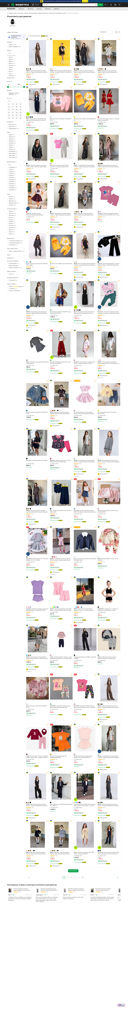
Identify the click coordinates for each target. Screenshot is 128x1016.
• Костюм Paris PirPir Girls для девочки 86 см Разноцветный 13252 (60, 706)
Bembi (11, 59)
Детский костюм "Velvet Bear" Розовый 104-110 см (60, 119)
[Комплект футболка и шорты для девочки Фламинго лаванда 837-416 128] (37, 591)
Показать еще (10, 77)
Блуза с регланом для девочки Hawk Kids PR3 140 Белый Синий (85, 559)
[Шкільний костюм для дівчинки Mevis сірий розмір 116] (37, 344)
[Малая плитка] (119, 32)
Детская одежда (33, 13)
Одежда (26, 13)
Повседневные (14, 128)
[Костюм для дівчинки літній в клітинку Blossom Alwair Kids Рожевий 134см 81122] (85, 394)
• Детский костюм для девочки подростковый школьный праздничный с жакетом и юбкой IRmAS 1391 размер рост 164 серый (61, 853)
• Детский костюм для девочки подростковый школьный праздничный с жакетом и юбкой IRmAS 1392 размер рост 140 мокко (84, 214)
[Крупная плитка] (116, 32)
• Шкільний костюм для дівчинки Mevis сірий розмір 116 (37, 363)
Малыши (39, 9)
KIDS (11, 67)
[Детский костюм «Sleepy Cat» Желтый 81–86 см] (61, 246)
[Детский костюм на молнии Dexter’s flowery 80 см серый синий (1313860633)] (109, 639)
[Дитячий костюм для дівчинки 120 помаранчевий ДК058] (61, 738)
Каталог (37, 4)
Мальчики (48, 9)
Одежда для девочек (43, 13)
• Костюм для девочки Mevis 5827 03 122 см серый (36, 264)
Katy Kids (12, 65)
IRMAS (11, 61)
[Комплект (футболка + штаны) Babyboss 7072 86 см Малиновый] (61, 442)
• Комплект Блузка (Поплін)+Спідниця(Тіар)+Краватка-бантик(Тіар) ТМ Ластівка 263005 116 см (35, 214)
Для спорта (12, 124)
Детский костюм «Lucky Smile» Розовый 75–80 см (37, 706)
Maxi (11, 69)
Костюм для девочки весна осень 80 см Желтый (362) (107, 413)
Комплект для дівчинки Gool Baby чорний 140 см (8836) (85, 658)
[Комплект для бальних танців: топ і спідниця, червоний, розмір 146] (109, 101)
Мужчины (21, 9)
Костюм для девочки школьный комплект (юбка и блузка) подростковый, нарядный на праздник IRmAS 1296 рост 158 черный (104, 889)
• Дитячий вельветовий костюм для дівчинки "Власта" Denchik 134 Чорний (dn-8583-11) (108, 264)
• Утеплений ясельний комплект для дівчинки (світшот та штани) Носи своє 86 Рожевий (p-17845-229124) (109, 312)
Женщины (30, 9)
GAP (11, 57)
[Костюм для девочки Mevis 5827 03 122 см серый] (37, 246)
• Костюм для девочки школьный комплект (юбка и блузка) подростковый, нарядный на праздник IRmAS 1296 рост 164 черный (36, 166)
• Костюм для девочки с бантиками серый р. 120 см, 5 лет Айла (37, 559)
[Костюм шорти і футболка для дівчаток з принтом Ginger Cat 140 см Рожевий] (85, 344)
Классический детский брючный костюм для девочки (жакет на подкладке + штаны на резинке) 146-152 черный (85, 805)
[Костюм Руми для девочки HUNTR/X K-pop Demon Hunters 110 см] (61, 294)
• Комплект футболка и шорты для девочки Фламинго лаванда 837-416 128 (37, 609)
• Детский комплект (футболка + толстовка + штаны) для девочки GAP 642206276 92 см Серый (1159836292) (59, 166)
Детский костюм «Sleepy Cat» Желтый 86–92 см (85, 119)
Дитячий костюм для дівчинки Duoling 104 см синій (37, 413)
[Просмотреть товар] (26, 69)
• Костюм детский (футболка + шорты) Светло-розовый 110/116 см (83, 757)
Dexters (12, 63)
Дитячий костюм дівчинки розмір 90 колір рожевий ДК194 (108, 511)
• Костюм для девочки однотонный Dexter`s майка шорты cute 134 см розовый (60, 609)
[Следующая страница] (117, 877)
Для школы (12, 126)
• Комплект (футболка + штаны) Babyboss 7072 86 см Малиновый (60, 461)
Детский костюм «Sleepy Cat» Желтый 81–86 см (61, 264)
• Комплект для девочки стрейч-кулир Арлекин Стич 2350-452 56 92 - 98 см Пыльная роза (108, 214)
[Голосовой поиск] (96, 4)
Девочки (56, 9)
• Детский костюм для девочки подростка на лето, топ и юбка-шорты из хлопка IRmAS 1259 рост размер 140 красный (85, 609)
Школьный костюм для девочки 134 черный (36, 460)
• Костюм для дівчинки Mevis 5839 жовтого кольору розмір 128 (84, 853)
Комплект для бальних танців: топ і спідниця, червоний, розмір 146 (108, 119)
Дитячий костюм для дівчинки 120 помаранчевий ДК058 (58, 757)
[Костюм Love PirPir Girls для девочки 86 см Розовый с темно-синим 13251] (85, 688)
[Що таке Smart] (47, 36)
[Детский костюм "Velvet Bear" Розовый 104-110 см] (61, 101)
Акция (11, 273)
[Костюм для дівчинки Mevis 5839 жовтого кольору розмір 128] (85, 834)
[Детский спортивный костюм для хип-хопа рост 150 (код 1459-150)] (61, 344)
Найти (100, 4)
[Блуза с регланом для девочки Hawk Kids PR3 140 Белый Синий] (85, 541)
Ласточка (12, 75)
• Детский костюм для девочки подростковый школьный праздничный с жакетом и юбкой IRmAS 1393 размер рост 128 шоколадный (60, 413)
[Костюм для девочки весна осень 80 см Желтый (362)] (109, 394)
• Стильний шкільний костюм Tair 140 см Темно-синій (61, 511)
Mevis (11, 71)
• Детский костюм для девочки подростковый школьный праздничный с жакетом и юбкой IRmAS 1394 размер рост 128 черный (37, 853)
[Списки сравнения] (115, 4)
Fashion (11, 9)
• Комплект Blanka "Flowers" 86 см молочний (108, 559)
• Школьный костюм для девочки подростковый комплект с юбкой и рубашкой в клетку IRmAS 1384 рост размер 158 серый (37, 658)
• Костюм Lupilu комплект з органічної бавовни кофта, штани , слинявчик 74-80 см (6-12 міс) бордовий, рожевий (37, 757)
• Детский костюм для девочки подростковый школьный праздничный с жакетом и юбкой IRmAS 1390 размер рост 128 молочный (108, 71)
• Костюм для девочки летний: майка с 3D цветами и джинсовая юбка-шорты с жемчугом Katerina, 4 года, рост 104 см (85, 511)
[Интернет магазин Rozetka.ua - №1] (20, 4)
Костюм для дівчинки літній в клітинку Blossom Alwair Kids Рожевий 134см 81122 (84, 413)
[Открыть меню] (8, 4)
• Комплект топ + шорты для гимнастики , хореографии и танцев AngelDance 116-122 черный (108, 609)
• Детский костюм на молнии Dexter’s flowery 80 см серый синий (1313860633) (107, 658)
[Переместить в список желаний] (47, 39)
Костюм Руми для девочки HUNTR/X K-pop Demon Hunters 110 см (60, 312)
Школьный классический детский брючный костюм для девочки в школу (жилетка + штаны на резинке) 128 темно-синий (108, 853)
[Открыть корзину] (119, 4)
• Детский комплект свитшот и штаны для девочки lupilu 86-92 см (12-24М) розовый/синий (61, 658)
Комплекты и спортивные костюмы (57, 13)
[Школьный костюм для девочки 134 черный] (37, 442)
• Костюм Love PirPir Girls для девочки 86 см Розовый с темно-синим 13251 (84, 706)
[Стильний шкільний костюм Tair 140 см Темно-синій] (61, 493)
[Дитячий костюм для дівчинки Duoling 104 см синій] (37, 394)
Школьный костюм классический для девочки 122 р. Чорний (61, 805)
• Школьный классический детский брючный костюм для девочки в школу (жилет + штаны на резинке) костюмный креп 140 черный (85, 312)
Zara (11, 73)
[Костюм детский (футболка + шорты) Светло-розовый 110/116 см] (85, 738)
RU (105, 4)
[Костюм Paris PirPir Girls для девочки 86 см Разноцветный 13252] (61, 688)
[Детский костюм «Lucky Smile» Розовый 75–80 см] (37, 688)
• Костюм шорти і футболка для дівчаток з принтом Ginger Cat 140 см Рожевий (84, 363)
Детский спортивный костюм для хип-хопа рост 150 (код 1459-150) (60, 363)
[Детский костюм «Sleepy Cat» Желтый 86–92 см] (85, 101)
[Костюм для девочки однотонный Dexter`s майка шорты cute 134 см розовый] (61, 591)
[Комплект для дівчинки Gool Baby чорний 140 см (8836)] (85, 639)
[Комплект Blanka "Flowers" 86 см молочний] (109, 541)
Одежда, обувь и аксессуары (16, 13)
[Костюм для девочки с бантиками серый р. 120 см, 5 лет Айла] (37, 541)
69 (82, 877)
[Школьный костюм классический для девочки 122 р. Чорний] (61, 786)
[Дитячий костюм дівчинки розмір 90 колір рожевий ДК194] (109, 493)
